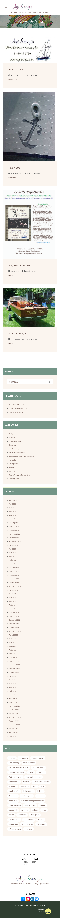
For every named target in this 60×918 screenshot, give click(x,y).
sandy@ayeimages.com (30, 865)
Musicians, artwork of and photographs (22, 456)
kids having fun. (27, 796)
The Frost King (14, 819)
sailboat (35, 810)
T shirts (41, 819)
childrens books (38, 767)
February (14, 523)
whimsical (28, 829)
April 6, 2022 (15, 339)
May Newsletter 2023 (20, 265)
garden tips (25, 786)
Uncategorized (14, 479)
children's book (29, 763)
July (12, 504)
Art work (12, 437)
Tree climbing (29, 819)
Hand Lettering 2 (17, 333)
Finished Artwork (15, 777)
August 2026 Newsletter (17, 405)
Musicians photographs (17, 452)
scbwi (44, 810)
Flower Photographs (16, 441)
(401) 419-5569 (30, 862)
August (13, 500)
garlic (35, 786)
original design (30, 805)
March (13, 519)
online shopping (15, 805)
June (12, 508)
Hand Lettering (16, 69)
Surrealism (22, 815)
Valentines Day (27, 824)
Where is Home (15, 829)
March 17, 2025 (17, 173)
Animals (12, 758)
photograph (13, 810)
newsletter (13, 801)
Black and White (38, 758)
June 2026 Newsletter (16, 412)
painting (42, 805)
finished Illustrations (33, 777)
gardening (12, 786)
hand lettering (14, 791)
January (14, 526)
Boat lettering (14, 763)
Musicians (40, 796)
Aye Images (23, 758)
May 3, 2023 (15, 271)
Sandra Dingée (32, 75)
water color (41, 824)
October (14, 538)
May (12, 511)
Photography (13, 464)
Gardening (12, 445)
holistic (40, 791)
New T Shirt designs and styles (32, 801)
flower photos (14, 782)
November (14, 534)
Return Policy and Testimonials (19, 475)
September (15, 541)
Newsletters (13, 460)
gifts (42, 786)
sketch (11, 815)
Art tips (11, 434)
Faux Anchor (14, 167)
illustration (13, 796)
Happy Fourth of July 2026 (18, 408)
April (12, 515)
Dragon (30, 772)
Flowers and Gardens (41, 782)
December (14, 530)
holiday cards (28, 791)
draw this (41, 772)
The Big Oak (34, 815)
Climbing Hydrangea (16, 772)
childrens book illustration (18, 767)
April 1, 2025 (15, 75)
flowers (26, 782)
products (12, 471)
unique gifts (13, 824)
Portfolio (12, 467)
